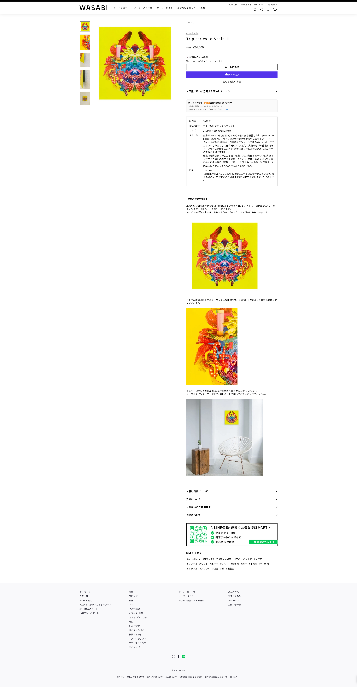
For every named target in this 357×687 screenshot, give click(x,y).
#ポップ (214, 563)
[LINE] (183, 656)
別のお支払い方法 (232, 81)
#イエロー (259, 559)
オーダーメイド (185, 596)
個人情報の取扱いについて (216, 677)
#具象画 (235, 563)
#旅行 (244, 563)
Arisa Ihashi (192, 33)
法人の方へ (233, 4)
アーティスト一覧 (186, 591)
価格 (188, 47)
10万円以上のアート (89, 613)
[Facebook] (178, 656)
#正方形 (253, 563)
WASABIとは (259, 4)
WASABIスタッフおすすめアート (95, 604)
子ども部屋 (134, 608)
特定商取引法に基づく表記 (190, 677)
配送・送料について (155, 677)
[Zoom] (135, 63)
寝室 (131, 600)
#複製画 (230, 568)
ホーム (189, 22)
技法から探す (135, 634)
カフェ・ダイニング (138, 617)
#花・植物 (264, 563)
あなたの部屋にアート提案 (191, 600)
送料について (193, 499)
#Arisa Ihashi (194, 559)
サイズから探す (136, 630)
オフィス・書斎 (136, 613)
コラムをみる (234, 596)
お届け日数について (197, 491)
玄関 (131, 591)
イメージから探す (137, 638)
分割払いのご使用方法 (198, 507)
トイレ (132, 604)
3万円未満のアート (88, 608)
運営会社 (120, 677)
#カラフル (192, 568)
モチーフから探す (137, 642)
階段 (131, 621)
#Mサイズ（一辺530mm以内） (217, 559)
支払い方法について (135, 677)
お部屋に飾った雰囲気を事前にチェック (208, 91)
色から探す (134, 625)
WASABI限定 (85, 600)
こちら (225, 109)
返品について (193, 515)
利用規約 (233, 677)
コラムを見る (245, 4)
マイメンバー (135, 647)
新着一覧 (83, 596)
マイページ (84, 591)
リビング (133, 596)
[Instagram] (173, 656)
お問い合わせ (272, 4)
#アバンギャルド (243, 559)
